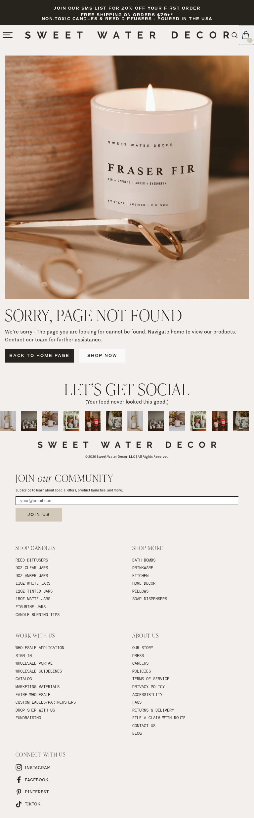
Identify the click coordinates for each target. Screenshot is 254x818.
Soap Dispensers (149, 598)
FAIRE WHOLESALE (33, 694)
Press (138, 655)
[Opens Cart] (246, 35)
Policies (141, 671)
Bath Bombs (143, 560)
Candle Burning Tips (38, 614)
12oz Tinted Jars (34, 591)
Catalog (24, 678)
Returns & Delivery (153, 710)
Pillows (140, 591)
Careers (140, 663)
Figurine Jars (31, 606)
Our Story (142, 647)
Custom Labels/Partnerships (46, 702)
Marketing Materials (38, 686)
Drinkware (142, 567)
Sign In (24, 655)
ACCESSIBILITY (147, 694)
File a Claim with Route (159, 717)
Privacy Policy (148, 686)
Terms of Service (150, 678)
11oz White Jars (33, 583)
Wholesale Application (40, 647)
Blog (137, 733)
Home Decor (143, 583)
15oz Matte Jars (33, 598)
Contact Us (143, 725)
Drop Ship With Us (35, 710)
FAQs (137, 702)
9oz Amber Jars (32, 575)
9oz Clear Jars (32, 567)
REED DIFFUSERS (32, 560)
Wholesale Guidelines (39, 671)
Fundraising (28, 717)
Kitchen (140, 575)
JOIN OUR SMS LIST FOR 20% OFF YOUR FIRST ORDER (127, 8)
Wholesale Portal (34, 663)
